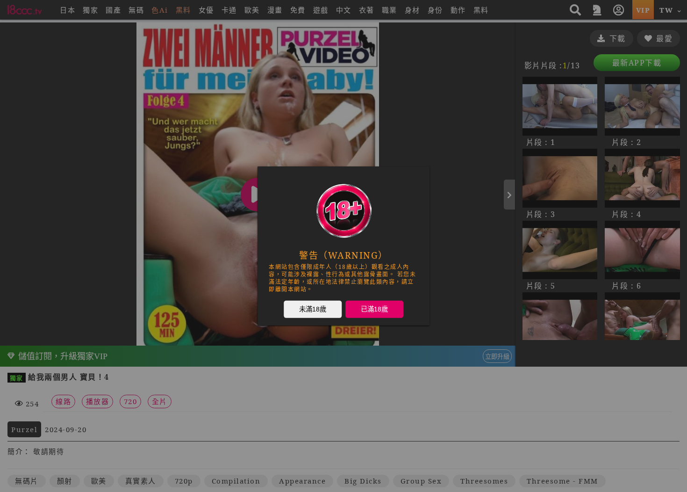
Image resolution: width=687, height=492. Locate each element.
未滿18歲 (312, 309)
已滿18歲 (374, 309)
